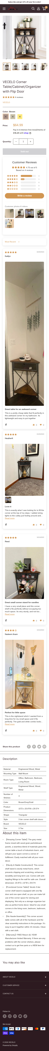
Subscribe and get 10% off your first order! (24, 2)
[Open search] (33, 8)
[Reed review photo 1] (24, 573)
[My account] (38, 8)
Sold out (25, 151)
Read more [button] (10, 518)
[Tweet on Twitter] (39, 747)
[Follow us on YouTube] (20, 1016)
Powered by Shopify (10, 1045)
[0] (44, 8)
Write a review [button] (24, 196)
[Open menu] (4, 9)
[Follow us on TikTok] (25, 1016)
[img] (11, 252)
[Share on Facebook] (29, 747)
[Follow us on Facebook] (5, 1016)
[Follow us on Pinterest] (15, 1016)
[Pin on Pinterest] (34, 747)
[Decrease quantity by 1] (16, 141)
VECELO (6, 102)
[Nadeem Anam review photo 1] (24, 674)
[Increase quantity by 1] (30, 141)
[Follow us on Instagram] (10, 1016)
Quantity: (7, 141)
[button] (9, 97)
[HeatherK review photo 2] (8, 500)
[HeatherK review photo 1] (24, 470)
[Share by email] (44, 747)
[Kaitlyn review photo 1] (24, 334)
